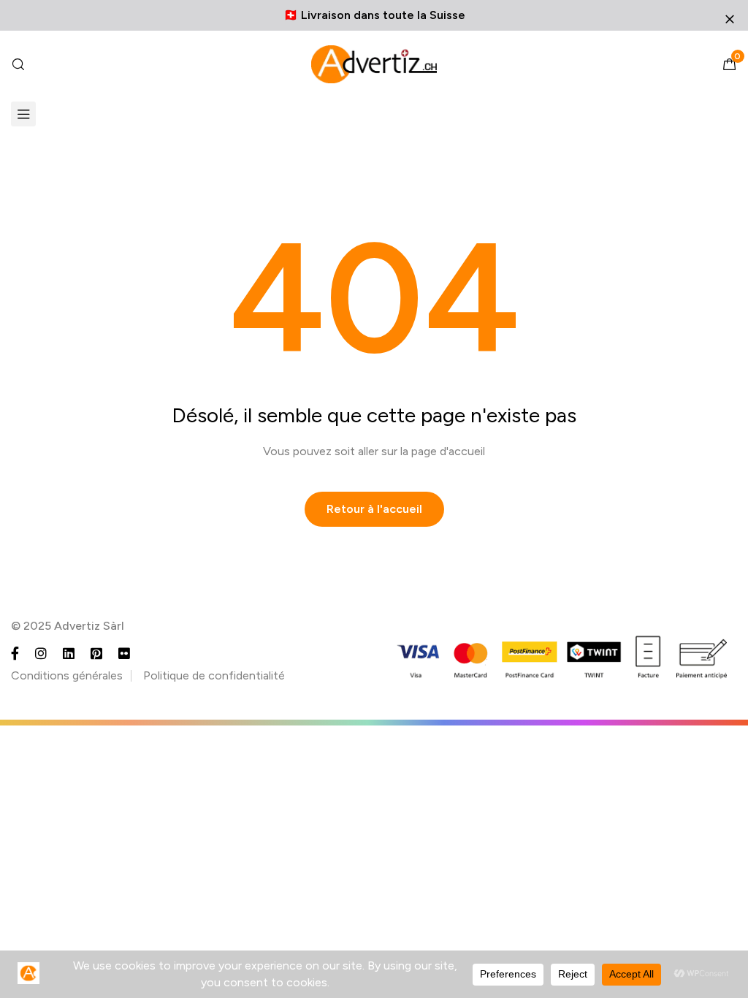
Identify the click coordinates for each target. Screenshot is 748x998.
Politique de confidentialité (214, 675)
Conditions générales (67, 675)
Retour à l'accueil (374, 509)
